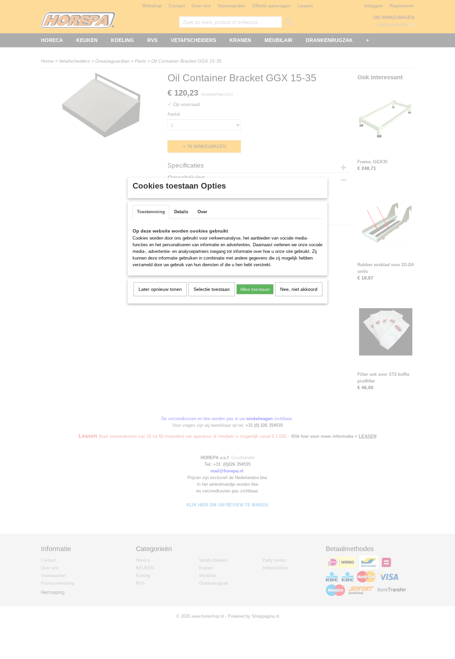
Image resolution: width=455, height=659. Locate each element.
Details (181, 211)
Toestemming (151, 211)
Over (202, 211)
